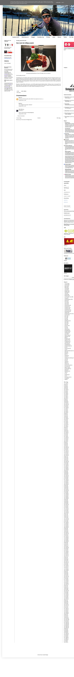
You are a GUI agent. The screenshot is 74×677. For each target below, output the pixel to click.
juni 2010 (65, 615)
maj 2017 (65, 516)
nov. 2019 (65, 480)
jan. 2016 (65, 535)
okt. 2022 (65, 438)
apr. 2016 (65, 532)
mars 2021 (65, 461)
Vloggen (33, 37)
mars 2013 (65, 576)
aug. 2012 (65, 584)
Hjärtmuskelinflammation (69, 350)
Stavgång (66, 378)
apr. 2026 (65, 388)
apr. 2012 (65, 589)
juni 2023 (65, 429)
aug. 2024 (65, 412)
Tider (65, 372)
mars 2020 (65, 475)
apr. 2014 (65, 560)
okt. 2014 (65, 553)
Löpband (66, 312)
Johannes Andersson (68, 145)
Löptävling (66, 329)
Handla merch (15, 37)
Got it (63, 2)
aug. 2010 (65, 613)
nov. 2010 (65, 609)
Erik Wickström (67, 128)
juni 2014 (65, 558)
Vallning (66, 361)
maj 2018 (65, 502)
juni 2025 (65, 400)
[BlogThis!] (22, 91)
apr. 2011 (65, 603)
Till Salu (48, 37)
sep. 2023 (65, 425)
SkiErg (66, 300)
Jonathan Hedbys (68, 164)
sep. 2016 (65, 526)
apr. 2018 (65, 503)
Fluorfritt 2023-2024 (68, 175)
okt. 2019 (65, 481)
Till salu (66, 356)
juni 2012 (65, 587)
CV (65, 373)
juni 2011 (65, 601)
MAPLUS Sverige (68, 174)
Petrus (20, 97)
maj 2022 (65, 444)
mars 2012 (65, 590)
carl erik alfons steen (68, 296)
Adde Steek (67, 133)
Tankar (65, 37)
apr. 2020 (65, 474)
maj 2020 (65, 473)
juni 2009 (65, 630)
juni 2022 (65, 443)
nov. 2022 (65, 437)
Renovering (66, 343)
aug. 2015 (65, 541)
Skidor (66, 304)
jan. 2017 (65, 521)
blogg (65, 379)
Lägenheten (66, 336)
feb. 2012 (65, 591)
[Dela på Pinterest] (25, 91)
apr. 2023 (65, 431)
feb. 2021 (65, 462)
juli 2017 (65, 514)
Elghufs (66, 362)
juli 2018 (65, 499)
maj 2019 (65, 487)
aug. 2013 (65, 570)
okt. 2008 (65, 639)
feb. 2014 (65, 563)
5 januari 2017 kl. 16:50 (22, 113)
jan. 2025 (65, 406)
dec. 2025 (65, 393)
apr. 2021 (65, 460)
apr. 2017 (65, 517)
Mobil (65, 287)
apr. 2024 (65, 417)
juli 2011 (65, 600)
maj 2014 (65, 559)
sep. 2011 (65, 597)
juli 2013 (65, 571)
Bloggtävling (67, 338)
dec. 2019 (65, 479)
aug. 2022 (65, 441)
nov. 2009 (65, 624)
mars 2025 (65, 404)
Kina (65, 326)
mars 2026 (65, 389)
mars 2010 (65, 619)
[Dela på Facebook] (24, 91)
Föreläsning (66, 374)
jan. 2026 (65, 392)
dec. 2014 (65, 551)
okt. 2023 (65, 424)
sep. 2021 (65, 454)
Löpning (66, 294)
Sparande (66, 355)
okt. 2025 (65, 395)
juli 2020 (65, 471)
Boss (65, 354)
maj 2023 (65, 430)
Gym (65, 318)
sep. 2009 (65, 626)
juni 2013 (65, 572)
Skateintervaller (67, 348)
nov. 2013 (65, 566)
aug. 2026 (65, 383)
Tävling (66, 288)
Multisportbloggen (68, 169)
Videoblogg (66, 332)
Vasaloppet (66, 308)
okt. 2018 (65, 496)
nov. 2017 (65, 509)
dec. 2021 (65, 450)
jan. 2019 (65, 492)
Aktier (53, 37)
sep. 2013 (65, 569)
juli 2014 (65, 557)
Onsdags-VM (67, 331)
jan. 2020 (65, 478)
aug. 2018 (65, 498)
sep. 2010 (65, 612)
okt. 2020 (65, 467)
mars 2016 (65, 533)
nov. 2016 (65, 523)
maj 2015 (65, 545)
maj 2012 (65, 588)
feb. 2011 (65, 606)
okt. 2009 (65, 625)
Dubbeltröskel (67, 320)
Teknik (66, 359)
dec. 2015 (65, 536)
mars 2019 (65, 490)
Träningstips (67, 342)
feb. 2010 (65, 620)
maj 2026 (65, 387)
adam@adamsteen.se (67, 192)
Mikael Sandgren (68, 151)
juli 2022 (65, 442)
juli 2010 (65, 614)
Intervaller (66, 306)
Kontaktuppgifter (67, 368)
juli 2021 (65, 456)
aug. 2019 (65, 484)
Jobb (65, 293)
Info (65, 375)
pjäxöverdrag (38, 84)
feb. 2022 (65, 448)
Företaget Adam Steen (68, 313)
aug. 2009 (65, 627)
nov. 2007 (65, 642)
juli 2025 (65, 399)
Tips (65, 349)
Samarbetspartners (68, 299)
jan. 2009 (65, 636)
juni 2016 (65, 529)
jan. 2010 (65, 621)
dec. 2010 (65, 608)
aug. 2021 (65, 455)
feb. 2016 (65, 534)
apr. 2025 (65, 402)
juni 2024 (65, 414)
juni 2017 (65, 515)
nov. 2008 (65, 638)
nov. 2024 (65, 408)
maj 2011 (65, 602)
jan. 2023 (65, 435)
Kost (65, 347)
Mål (65, 337)
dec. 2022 (65, 436)
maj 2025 (65, 401)
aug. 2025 (65, 398)
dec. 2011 (65, 594)
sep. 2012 (65, 583)
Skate (66, 319)
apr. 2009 (65, 632)
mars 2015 (65, 547)
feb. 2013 (65, 577)
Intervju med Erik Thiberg (69, 129)
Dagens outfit (67, 367)
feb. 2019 (65, 491)
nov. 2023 (65, 423)
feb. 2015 (65, 548)
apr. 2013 (65, 575)
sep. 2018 (65, 497)
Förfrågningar (67, 341)
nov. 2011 (65, 595)
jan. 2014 (65, 564)
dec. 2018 (65, 493)
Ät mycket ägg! (67, 152)
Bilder (66, 286)
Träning (66, 283)
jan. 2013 (65, 578)
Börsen (59, 37)
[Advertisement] (8, 109)
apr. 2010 (65, 618)
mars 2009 (65, 633)
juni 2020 (65, 472)
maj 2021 (65, 459)
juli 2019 (65, 485)
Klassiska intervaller (68, 365)
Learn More (58, 2)
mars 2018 (65, 504)
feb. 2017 (65, 520)
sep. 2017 (65, 511)
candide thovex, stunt (68, 170)
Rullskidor (66, 295)
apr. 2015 (65, 546)
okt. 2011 (65, 596)
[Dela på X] (23, 91)
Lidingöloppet (67, 344)
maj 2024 (65, 416)
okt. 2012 (65, 582)
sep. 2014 (65, 554)
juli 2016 (65, 528)
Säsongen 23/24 (67, 165)
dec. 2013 (65, 565)
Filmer (66, 301)
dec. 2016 (65, 522)
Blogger (47, 654)
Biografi (66, 353)
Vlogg (66, 298)
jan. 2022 (65, 449)
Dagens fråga (67, 335)
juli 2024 (65, 413)
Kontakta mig (40, 37)
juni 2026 (65, 386)
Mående (66, 369)
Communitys (67, 366)
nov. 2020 (65, 466)
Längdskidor (67, 307)
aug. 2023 (65, 426)
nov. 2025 (65, 394)
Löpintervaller (67, 305)
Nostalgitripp (67, 330)
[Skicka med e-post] (21, 91)
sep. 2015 (65, 540)
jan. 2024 (65, 420)
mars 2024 (65, 418)
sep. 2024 (65, 411)
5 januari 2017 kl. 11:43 (22, 100)
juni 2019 (65, 486)
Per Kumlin (67, 139)
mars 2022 (65, 447)
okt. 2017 (65, 510)
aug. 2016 (65, 527)
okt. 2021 (65, 453)
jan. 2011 (65, 607)
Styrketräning (67, 311)
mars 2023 (65, 432)
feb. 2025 (65, 405)
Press (66, 317)
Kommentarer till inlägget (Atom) (27, 119)
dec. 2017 (65, 508)
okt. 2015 (65, 539)
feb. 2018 (65, 505)
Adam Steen (21, 109)
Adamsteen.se (25, 37)
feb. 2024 (65, 419)
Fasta (66, 360)
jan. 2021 (65, 463)
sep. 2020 (65, 468)
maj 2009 (65, 631)
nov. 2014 (65, 552)
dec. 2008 (65, 637)
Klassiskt (66, 314)
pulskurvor (66, 325)
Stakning (66, 292)
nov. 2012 (65, 581)
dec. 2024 (65, 407)
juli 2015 (65, 542)
